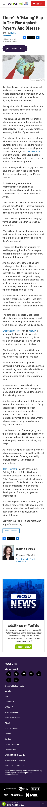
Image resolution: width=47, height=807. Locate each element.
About (7, 723)
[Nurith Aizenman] (8, 552)
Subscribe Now (23, 646)
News (7, 696)
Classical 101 (10, 702)
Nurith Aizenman (9, 34)
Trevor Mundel (32, 151)
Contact (8, 739)
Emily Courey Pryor (12, 330)
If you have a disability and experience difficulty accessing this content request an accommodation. (23, 773)
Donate (38, 4)
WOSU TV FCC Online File (15, 766)
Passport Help (10, 750)
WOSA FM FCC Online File (15, 760)
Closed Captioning (12, 744)
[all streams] (43, 804)
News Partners (11, 531)
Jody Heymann (10, 469)
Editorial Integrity (11, 728)
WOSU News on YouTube (23, 626)
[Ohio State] (10, 789)
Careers (8, 734)
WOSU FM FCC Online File (15, 755)
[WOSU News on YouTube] (23, 599)
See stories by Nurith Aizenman (26, 560)
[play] (3, 804)
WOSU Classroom (12, 712)
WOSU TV (9, 707)
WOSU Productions (12, 718)
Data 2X (32, 330)
